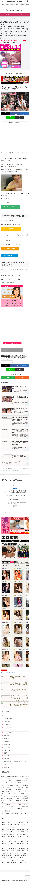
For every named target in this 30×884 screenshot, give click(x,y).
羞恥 (11, 359)
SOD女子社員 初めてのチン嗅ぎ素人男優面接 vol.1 (14, 813)
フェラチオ (5, 357)
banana (15, 488)
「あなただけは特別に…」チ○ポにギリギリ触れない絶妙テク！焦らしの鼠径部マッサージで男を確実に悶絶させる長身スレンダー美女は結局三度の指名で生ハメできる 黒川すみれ (15, 807)
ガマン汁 (19, 355)
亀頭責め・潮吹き (6, 355)
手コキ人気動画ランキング (11, 229)
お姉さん (13, 355)
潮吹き (24, 357)
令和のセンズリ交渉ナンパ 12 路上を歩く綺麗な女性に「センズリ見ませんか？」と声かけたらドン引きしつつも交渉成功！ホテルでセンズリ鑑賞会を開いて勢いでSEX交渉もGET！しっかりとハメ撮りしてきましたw (15, 779)
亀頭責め (11, 357)
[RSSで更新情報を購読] (22, 377)
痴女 (3, 359)
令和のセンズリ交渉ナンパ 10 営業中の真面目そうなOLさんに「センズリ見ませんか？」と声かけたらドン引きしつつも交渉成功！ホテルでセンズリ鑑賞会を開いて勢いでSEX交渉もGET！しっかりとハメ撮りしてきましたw (14, 798)
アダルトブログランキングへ (8, 672)
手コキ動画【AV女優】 (10, 248)
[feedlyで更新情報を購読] (8, 377)
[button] (19, 117)
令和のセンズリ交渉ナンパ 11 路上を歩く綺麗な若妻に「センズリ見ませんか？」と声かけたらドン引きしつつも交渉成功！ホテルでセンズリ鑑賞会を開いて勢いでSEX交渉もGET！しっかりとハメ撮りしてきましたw (15, 788)
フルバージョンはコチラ (10, 206)
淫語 (20, 357)
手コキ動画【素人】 (9, 255)
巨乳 (16, 357)
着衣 (7, 359)
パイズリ (25, 355)
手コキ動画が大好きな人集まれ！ (15, 1)
